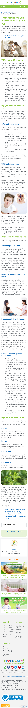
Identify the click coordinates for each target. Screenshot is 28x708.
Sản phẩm (22, 6)
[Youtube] (12, 667)
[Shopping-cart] (5, 667)
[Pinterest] (19, 667)
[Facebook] (8, 667)
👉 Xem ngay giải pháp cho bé (5, 706)
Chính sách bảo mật (19, 633)
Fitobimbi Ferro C (8, 627)
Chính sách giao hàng (19, 626)
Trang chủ (6, 647)
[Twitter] (15, 667)
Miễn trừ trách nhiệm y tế (19, 637)
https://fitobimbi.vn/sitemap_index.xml (17, 676)
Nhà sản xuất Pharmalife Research (7, 654)
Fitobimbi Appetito (8, 629)
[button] (2, 7)
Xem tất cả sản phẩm (7, 635)
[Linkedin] (23, 667)
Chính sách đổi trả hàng (19, 630)
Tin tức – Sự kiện (8, 651)
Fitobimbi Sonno (7, 625)
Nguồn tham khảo (9, 524)
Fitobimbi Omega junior (8, 632)
